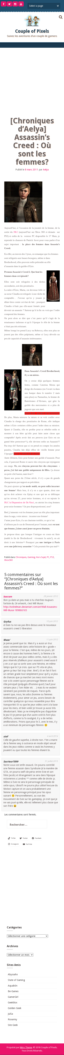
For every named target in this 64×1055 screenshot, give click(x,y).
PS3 (52, 557)
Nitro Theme (26, 1047)
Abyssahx (13, 974)
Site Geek (13, 1025)
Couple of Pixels (32, 31)
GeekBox (12, 1002)
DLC (16, 232)
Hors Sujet (41, 557)
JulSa (10, 1013)
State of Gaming (16, 980)
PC (48, 557)
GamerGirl (13, 997)
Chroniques (21, 557)
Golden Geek (14, 1008)
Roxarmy (12, 1019)
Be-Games (13, 991)
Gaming (31, 557)
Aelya (46, 169)
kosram (7, 596)
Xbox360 (8, 560)
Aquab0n (12, 985)
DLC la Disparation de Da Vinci (19, 502)
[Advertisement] (32, 81)
